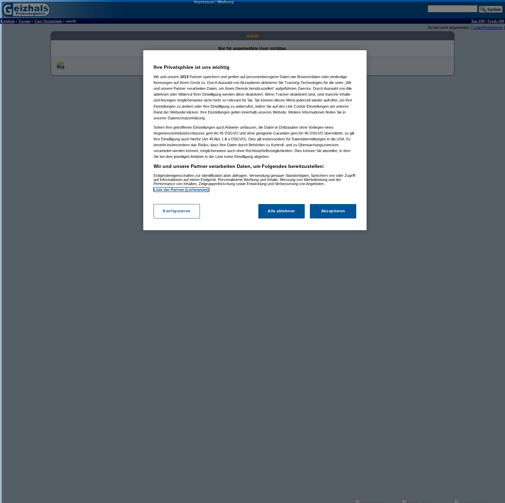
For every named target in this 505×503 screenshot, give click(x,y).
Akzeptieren (333, 211)
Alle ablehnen (281, 211)
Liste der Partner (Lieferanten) (181, 190)
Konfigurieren (176, 211)
